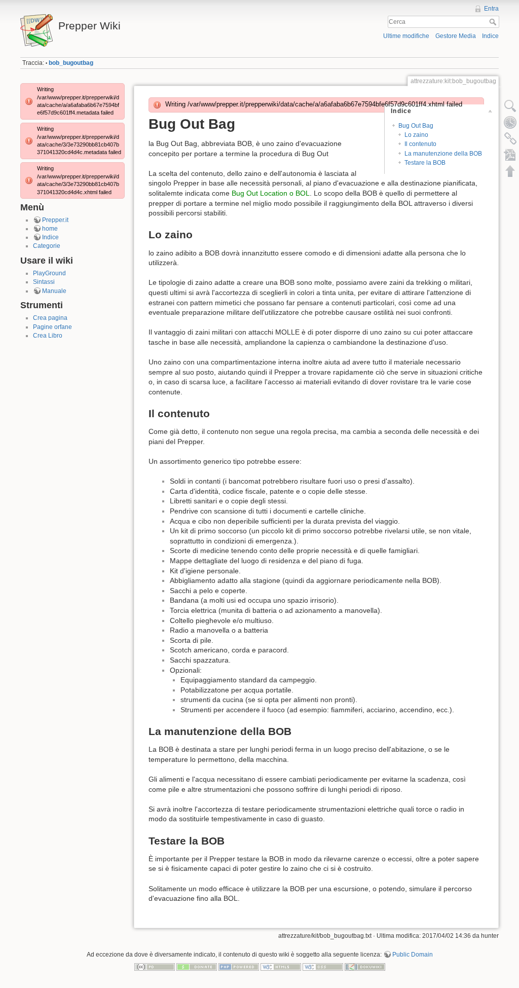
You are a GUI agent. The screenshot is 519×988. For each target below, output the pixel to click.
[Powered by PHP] (238, 966)
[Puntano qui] (510, 138)
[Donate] (196, 966)
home (50, 228)
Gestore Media (455, 36)
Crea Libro (47, 335)
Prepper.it (55, 220)
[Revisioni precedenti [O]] (510, 122)
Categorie (46, 245)
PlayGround (49, 273)
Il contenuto (420, 144)
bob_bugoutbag (71, 62)
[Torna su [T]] (510, 171)
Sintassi (44, 281)
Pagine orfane (52, 327)
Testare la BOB (425, 162)
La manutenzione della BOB (443, 153)
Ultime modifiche (406, 36)
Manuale (54, 291)
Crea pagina (50, 317)
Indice (490, 36)
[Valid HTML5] (281, 966)
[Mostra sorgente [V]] (510, 106)
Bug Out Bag (415, 125)
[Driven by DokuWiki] (365, 966)
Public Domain (412, 954)
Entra (491, 8)
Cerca (494, 21)
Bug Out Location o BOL (271, 193)
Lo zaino (416, 134)
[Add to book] (510, 155)
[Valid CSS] (323, 966)
